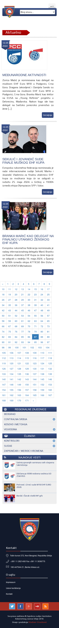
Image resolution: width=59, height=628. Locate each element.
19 (9, 294)
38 (29, 305)
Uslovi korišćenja (13, 588)
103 (40, 347)
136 (27, 373)
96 (42, 342)
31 (35, 299)
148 (11, 384)
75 (9, 331)
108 (27, 352)
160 (50, 389)
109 (35, 352)
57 (48, 315)
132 (50, 368)
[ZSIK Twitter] (12, 606)
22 (29, 294)
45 (22, 310)
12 (16, 289)
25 (48, 294)
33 (48, 299)
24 (42, 294)
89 (48, 336)
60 (16, 320)
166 (42, 395)
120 (11, 363)
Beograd (9, 414)
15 (35, 289)
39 (35, 305)
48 (42, 310)
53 (22, 315)
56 (42, 315)
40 (42, 305)
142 (19, 379)
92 (16, 342)
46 (29, 310)
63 (35, 320)
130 (35, 368)
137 (35, 373)
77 (22, 331)
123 (35, 363)
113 (11, 358)
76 (16, 331)
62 (29, 320)
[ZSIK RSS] (45, 606)
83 (9, 336)
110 (42, 352)
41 (48, 305)
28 (16, 299)
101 (24, 347)
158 (35, 389)
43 (9, 310)
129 (27, 368)
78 (29, 331)
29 (22, 299)
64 (42, 320)
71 (35, 326)
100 (17, 347)
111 (50, 352)
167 (50, 395)
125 (50, 363)
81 (48, 331)
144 (35, 379)
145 (42, 379)
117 (42, 358)
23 (35, 294)
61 (22, 320)
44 (16, 310)
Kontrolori (11, 440)
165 (35, 395)
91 (9, 342)
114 (19, 358)
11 (9, 289)
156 (19, 389)
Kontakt (9, 593)
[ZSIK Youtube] (37, 606)
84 (16, 336)
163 (19, 395)
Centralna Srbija (15, 419)
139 (50, 373)
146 (50, 379)
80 (42, 331)
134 (11, 373)
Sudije (8, 445)
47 (35, 310)
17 (48, 289)
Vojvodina (10, 429)
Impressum (10, 582)
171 (27, 400)
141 (11, 379)
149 (19, 384)
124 (42, 363)
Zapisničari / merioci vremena (23, 450)
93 (22, 342)
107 (19, 352)
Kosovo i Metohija (15, 424)
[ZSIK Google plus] (29, 606)
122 (27, 363)
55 (35, 315)
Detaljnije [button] (47, 115)
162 (11, 395)
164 (27, 395)
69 (22, 326)
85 (22, 336)
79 (35, 331)
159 (42, 389)
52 (16, 315)
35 (9, 305)
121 (19, 363)
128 (19, 368)
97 (48, 342)
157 (27, 389)
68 (16, 326)
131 (42, 368)
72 (42, 326)
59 (9, 320)
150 (27, 384)
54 (29, 315)
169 (11, 400)
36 (16, 305)
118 (50, 358)
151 (35, 384)
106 (11, 352)
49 (48, 310)
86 (29, 336)
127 (11, 368)
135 (19, 373)
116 (35, 358)
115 (27, 358)
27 (9, 299)
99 (9, 347)
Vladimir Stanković (37, 622)
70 (29, 326)
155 (11, 389)
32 (42, 299)
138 (42, 373)
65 (48, 320)
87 (35, 336)
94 (29, 342)
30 (29, 299)
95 (35, 342)
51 (9, 315)
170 (19, 400)
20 (16, 294)
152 (42, 384)
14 (29, 289)
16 (42, 289)
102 (32, 347)
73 (48, 326)
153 (50, 384)
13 (22, 289)
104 (47, 347)
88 (42, 336)
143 (27, 379)
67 (9, 326)
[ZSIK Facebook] (20, 606)
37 (22, 305)
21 (22, 294)
